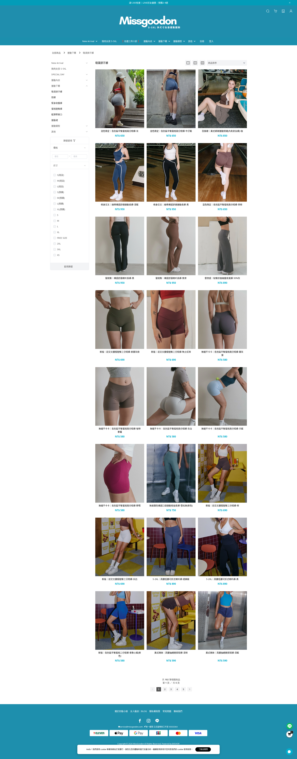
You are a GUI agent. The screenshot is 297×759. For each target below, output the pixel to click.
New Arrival (57, 62)
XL (58, 232)
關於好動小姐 (121, 711)
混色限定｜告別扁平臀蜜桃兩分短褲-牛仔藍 (171, 130)
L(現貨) (60, 186)
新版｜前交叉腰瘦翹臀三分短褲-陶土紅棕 (171, 351)
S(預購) (60, 192)
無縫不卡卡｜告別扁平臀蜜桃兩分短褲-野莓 (120, 505)
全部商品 (56, 52)
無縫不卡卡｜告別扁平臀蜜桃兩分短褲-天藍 (222, 428)
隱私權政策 (154, 711)
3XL (59, 249)
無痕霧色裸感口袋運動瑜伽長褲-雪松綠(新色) (171, 505)
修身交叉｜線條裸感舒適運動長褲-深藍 (119, 204)
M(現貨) (61, 180)
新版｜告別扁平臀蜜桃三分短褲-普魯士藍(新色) (119, 654)
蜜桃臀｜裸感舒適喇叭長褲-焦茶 (171, 278)
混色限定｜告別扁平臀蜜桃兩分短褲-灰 (119, 130)
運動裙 (54, 120)
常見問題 (167, 711)
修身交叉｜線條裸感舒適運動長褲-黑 (171, 204)
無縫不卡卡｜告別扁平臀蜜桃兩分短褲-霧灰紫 (222, 353)
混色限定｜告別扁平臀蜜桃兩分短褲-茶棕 (222, 204)
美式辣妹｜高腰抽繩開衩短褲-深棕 (171, 652)
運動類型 (55, 125)
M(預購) (61, 197)
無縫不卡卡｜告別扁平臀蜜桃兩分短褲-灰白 (171, 428)
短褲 (53, 97)
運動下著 (71, 52)
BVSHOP (175, 743)
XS (58, 255)
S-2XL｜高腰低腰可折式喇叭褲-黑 (222, 579)
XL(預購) (61, 209)
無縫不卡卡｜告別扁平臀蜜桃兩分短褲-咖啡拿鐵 (120, 430)
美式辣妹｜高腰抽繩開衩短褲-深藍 (222, 652)
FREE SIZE (62, 237)
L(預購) (60, 203)
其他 (53, 131)
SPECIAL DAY (57, 74)
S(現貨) (60, 175)
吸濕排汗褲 (88, 52)
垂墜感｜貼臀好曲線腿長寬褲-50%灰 (222, 278)
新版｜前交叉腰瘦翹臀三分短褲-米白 (119, 579)
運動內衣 (55, 80)
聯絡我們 (178, 711)
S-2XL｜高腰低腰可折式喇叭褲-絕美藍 (171, 579)
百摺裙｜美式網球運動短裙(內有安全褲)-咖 (222, 130)
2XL (59, 243)
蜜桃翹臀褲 (56, 108)
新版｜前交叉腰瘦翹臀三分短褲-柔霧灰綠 (120, 351)
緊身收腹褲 (56, 103)
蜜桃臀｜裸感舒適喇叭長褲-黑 (119, 278)
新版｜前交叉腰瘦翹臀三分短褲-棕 (222, 505)
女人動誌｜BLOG (138, 711)
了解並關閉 (203, 749)
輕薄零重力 (56, 114)
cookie (104, 749)
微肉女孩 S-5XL (58, 68)
